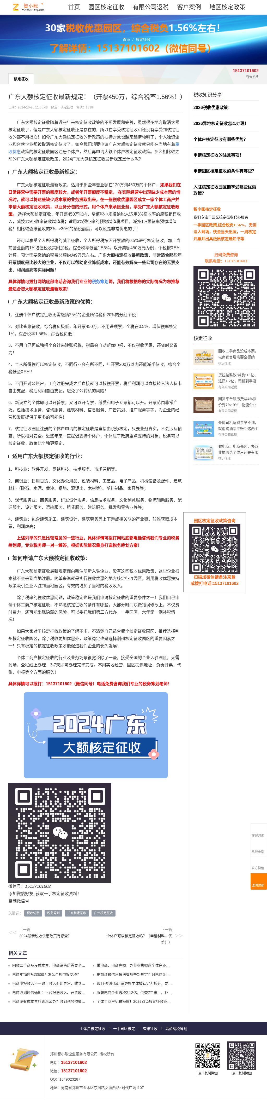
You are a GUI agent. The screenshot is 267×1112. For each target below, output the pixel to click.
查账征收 (150, 1029)
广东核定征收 (77, 913)
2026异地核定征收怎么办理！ (221, 123)
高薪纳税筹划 (176, 1029)
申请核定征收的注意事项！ (218, 155)
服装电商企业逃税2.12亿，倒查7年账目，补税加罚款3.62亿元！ (149, 992)
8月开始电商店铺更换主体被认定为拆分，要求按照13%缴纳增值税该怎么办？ (160, 983)
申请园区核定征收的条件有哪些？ (224, 171)
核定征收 (143, 39)
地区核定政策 (227, 7)
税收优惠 (33, 913)
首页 (74, 7)
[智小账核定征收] (29, 7)
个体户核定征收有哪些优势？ (220, 139)
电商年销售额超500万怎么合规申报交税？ (46, 974)
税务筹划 (100, 281)
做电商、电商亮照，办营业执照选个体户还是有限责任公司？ (238, 452)
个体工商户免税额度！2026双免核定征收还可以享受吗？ (143, 1001)
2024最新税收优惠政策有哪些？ (45, 936)
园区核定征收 (106, 7)
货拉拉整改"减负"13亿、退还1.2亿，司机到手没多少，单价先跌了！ (238, 381)
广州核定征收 (103, 913)
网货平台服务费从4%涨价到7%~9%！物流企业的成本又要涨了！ (237, 405)
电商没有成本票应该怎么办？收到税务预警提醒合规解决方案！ (63, 1001)
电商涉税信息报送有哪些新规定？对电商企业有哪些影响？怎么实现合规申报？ (160, 974)
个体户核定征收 (92, 1029)
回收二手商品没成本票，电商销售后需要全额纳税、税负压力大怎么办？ (238, 357)
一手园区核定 (124, 1029)
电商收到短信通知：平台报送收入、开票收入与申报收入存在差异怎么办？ (72, 992)
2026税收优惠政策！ (212, 107)
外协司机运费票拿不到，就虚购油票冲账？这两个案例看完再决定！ (238, 428)
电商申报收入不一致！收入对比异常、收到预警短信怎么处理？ (63, 983)
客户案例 (189, 7)
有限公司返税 (151, 7)
